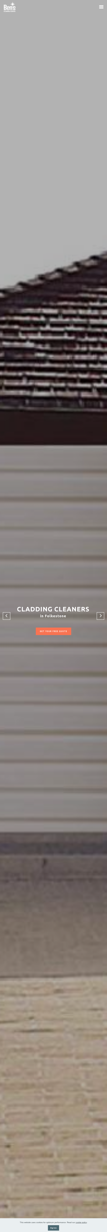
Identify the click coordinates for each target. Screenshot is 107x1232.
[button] (6, 616)
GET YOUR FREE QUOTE (53, 631)
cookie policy (81, 1222)
